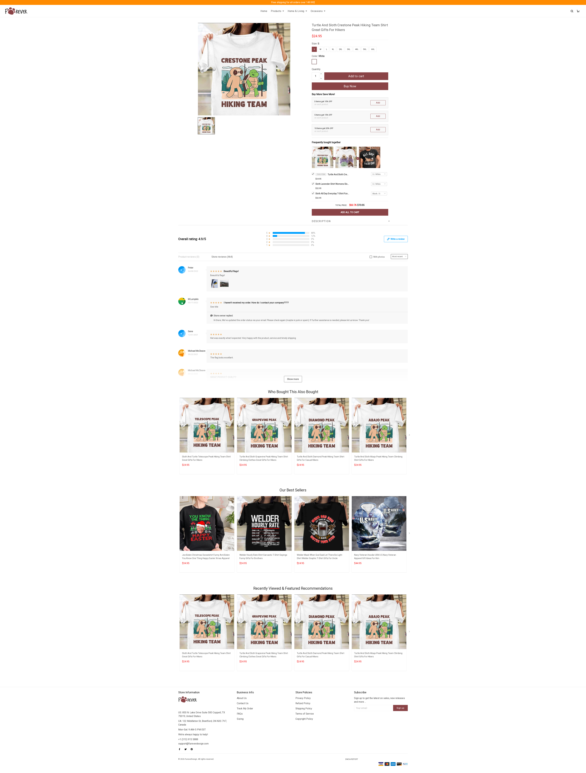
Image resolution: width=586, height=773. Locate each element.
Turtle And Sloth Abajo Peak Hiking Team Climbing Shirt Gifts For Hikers (378, 458)
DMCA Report (351, 759)
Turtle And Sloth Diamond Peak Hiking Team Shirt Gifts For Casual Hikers (320, 458)
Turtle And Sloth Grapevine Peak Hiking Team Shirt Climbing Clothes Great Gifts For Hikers (263, 458)
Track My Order (245, 708)
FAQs (240, 713)
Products (276, 11)
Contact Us (242, 703)
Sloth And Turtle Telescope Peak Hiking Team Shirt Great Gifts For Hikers (206, 458)
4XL (356, 49)
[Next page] (409, 435)
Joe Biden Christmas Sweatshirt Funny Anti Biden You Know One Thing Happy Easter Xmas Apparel (206, 556)
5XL (364, 49)
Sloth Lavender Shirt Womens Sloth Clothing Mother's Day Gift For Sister (332, 184)
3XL (348, 49)
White (321, 56)
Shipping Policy (303, 708)
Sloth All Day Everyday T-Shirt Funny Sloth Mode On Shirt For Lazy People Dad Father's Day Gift (332, 193)
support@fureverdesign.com (193, 743)
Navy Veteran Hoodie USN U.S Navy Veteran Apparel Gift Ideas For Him (375, 556)
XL (333, 49)
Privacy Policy (303, 698)
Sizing (240, 718)
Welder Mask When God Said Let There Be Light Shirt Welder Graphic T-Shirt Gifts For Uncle (319, 556)
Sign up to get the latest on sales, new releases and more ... (379, 700)
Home (263, 11)
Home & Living (296, 11)
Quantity (316, 69)
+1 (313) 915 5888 (188, 739)
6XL (372, 49)
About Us (242, 698)
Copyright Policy (304, 718)
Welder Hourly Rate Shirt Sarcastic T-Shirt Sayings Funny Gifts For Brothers (263, 556)
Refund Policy (302, 703)
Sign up (400, 708)
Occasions (317, 11)
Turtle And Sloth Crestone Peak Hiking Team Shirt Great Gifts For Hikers (338, 174)
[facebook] (180, 749)
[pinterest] (192, 749)
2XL (340, 49)
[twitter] (186, 749)
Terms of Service (304, 713)
